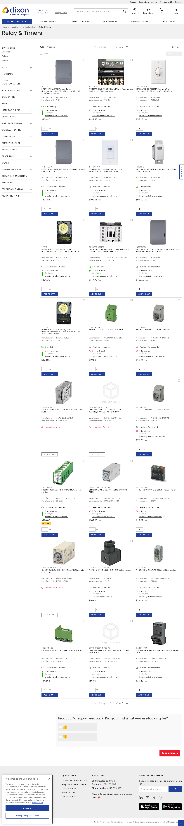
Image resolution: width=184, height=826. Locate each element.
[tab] (17, 48)
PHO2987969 (142, 487)
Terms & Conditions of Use (121, 822)
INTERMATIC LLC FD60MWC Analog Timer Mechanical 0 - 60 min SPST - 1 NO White (154, 90)
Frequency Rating (12, 189)
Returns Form (69, 792)
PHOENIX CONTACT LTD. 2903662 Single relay (156, 570)
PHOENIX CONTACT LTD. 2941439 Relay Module (61, 650)
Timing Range (9, 149)
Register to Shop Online (170, 2)
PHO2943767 (47, 487)
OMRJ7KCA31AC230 (98, 407)
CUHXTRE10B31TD (96, 247)
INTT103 (44, 327)
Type (4, 67)
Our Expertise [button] (46, 21)
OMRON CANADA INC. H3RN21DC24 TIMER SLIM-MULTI (62, 411)
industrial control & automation (23, 27)
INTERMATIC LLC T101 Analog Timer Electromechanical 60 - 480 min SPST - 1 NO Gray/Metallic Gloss (61, 91)
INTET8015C (141, 247)
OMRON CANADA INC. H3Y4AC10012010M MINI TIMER (108, 491)
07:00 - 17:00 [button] (44, 13)
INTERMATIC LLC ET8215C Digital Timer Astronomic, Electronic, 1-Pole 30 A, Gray (111, 90)
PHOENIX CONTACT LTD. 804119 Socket (152, 410)
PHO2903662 (142, 568)
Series (5, 103)
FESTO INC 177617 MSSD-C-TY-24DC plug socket (110, 570)
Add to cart (49, 134)
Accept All (27, 808)
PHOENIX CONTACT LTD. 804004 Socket (106, 329)
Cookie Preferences (101, 822)
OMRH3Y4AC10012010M (99, 487)
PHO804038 (141, 327)
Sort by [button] (175, 46)
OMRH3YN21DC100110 (51, 568)
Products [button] (17, 21)
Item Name (7, 74)
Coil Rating (9, 97)
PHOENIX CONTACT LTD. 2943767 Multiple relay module (61, 491)
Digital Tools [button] (78, 21)
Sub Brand (8, 182)
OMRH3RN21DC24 (49, 407)
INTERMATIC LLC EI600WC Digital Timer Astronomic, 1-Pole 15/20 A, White (105, 170)
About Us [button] (167, 21)
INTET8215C (94, 87)
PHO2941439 (47, 648)
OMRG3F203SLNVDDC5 (99, 648)
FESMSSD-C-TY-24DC (99, 568)
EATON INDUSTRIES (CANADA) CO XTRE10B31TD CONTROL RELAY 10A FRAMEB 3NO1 (109, 250)
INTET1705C (46, 167)
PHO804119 (141, 407)
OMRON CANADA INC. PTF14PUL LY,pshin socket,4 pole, (157, 651)
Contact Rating (12, 129)
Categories (8, 48)
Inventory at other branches (56, 115)
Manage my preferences (27, 815)
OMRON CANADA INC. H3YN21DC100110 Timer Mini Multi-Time (62, 571)
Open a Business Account (75, 780)
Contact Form (69, 796)
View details (49, 454)
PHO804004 (94, 327)
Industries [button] (108, 21)
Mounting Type (10, 195)
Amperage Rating (12, 123)
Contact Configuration (11, 82)
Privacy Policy (37, 802)
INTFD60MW (141, 87)
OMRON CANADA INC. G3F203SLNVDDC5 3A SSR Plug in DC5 (110, 651)
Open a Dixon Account (148, 2)
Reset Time (8, 156)
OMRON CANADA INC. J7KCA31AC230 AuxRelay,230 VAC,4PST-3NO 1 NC (105, 411)
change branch (61, 13)
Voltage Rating (11, 90)
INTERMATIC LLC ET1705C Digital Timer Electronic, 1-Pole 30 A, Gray (63, 170)
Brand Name (9, 116)
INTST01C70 (141, 167)
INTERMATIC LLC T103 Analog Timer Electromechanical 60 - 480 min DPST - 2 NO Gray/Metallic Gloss (61, 331)
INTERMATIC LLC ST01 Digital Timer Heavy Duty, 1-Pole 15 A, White (157, 170)
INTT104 (44, 247)
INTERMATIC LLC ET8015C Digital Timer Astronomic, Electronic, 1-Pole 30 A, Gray (158, 250)
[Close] (49, 779)
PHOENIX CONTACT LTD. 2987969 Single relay (156, 490)
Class (5, 162)
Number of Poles (11, 169)
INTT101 (44, 87)
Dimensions (8, 136)
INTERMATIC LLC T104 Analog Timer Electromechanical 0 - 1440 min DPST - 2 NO (61, 250)
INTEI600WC (94, 167)
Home (4, 27)
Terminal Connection (14, 176)
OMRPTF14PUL (142, 648)
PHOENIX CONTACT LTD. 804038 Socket (153, 329)
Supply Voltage (11, 143)
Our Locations (69, 788)
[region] (27, 799)
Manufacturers (139, 21)
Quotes (132, 2)
